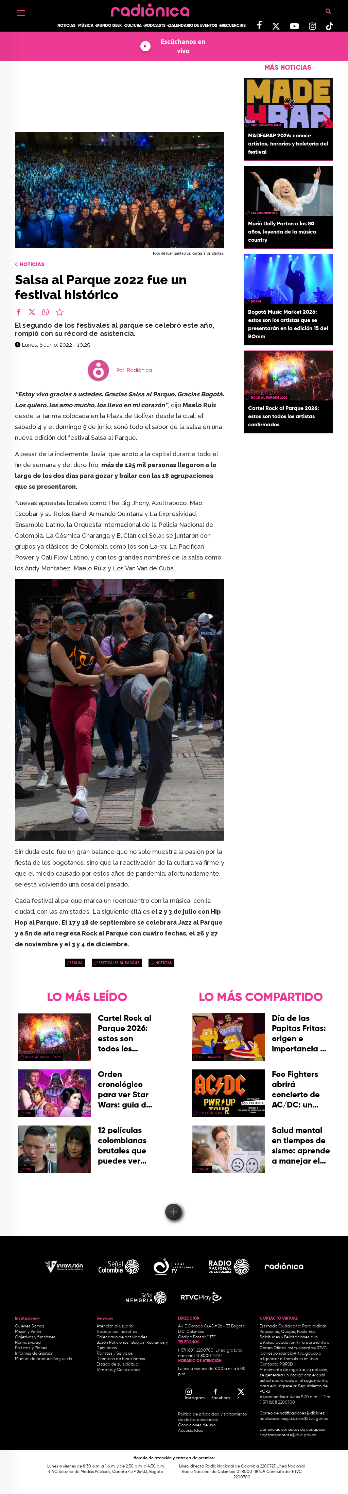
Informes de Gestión (34, 1354)
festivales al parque (119, 962)
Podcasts (155, 26)
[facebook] (18, 312)
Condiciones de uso (196, 1425)
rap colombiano (266, 125)
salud (204, 1169)
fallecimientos (264, 213)
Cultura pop (210, 1057)
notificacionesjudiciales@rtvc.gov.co (294, 1419)
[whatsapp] (45, 312)
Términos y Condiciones (118, 1370)
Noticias (66, 26)
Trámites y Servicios (115, 1354)
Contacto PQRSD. (277, 1364)
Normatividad (28, 1343)
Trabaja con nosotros (117, 1332)
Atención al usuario (115, 1326)
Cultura (133, 26)
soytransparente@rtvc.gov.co (288, 1435)
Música (85, 26)
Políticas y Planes (31, 1348)
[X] (32, 312)
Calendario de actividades (122, 1337)
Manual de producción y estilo (43, 1359)
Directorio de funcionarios (121, 1359)
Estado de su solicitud (117, 1364)
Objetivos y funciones (35, 1337)
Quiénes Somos (29, 1326)
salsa (77, 962)
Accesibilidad (191, 1431)
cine (28, 1113)
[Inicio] (150, 8)
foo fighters (210, 1113)
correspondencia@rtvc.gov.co (289, 1354)
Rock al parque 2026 (269, 397)
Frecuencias (233, 26)
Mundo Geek (109, 26)
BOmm (256, 301)
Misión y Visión (28, 1332)
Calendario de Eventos (192, 26)
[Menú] (21, 13)
